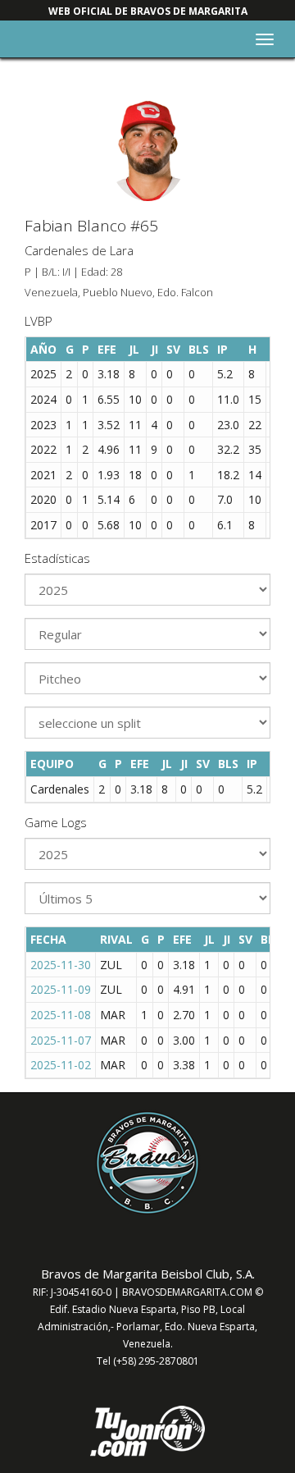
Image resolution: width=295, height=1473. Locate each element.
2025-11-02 (60, 1065)
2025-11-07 (60, 1040)
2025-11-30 (60, 964)
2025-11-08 (60, 1014)
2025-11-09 (60, 989)
